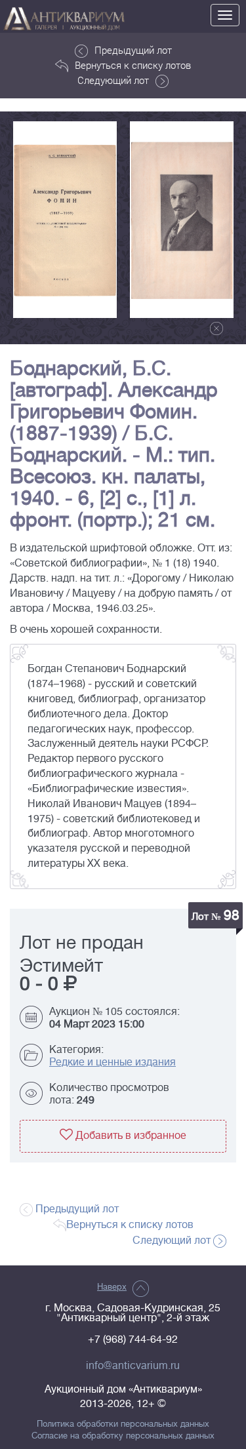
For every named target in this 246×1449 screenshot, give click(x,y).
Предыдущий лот (133, 49)
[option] (65, 219)
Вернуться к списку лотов (133, 64)
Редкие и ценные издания (112, 1062)
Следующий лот (113, 80)
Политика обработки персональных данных (123, 1424)
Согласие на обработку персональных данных (123, 1436)
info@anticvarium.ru (133, 1366)
